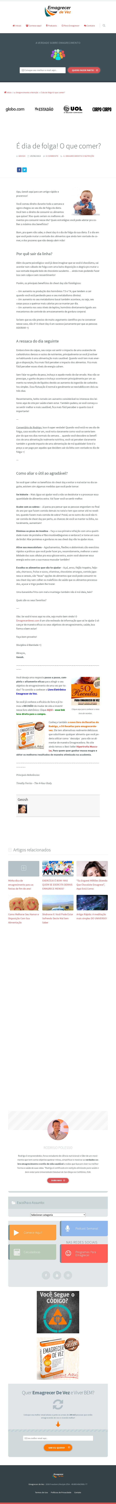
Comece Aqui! (33, 1232)
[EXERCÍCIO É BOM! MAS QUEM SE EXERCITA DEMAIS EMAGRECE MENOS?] (58, 873)
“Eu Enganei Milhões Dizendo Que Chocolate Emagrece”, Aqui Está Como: (92, 884)
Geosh (23, 799)
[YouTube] (57, 1275)
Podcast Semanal (87, 1228)
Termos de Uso (41, 1492)
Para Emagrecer (71, 25)
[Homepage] (58, 11)
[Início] (58, 1475)
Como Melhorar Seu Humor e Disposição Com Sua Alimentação (23, 918)
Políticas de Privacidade (61, 1492)
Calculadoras (32, 1252)
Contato (90, 25)
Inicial (18, 25)
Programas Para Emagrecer (86, 1253)
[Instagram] (68, 1275)
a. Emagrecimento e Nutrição (78, 156)
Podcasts (52, 25)
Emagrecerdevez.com (27, 620)
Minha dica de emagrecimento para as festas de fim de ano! (20, 884)
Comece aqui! (34, 25)
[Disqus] (58, 970)
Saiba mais (56, 1180)
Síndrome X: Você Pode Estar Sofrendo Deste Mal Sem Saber (57, 918)
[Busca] (101, 22)
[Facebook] (46, 1275)
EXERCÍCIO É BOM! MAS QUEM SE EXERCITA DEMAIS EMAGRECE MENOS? (57, 884)
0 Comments (52, 156)
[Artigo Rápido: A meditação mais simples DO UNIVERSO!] (92, 909)
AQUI (50, 709)
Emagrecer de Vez (36, 1484)
